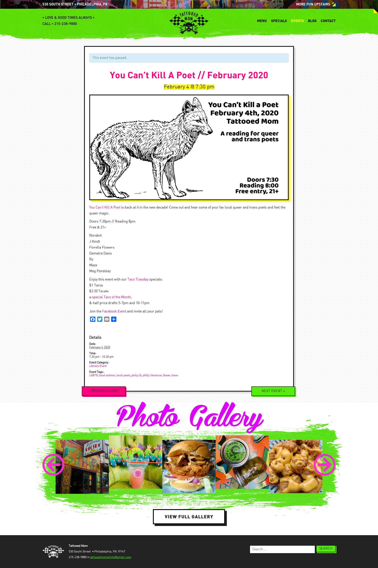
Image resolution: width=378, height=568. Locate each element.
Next (273, 391)
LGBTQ (93, 375)
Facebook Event (114, 311)
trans (175, 375)
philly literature (152, 375)
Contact (328, 21)
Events (297, 21)
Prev (53, 465)
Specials (279, 21)
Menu (262, 21)
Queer (166, 375)
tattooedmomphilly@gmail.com (110, 557)
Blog (312, 21)
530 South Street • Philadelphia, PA (74, 4)
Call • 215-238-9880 (59, 24)
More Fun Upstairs (313, 4)
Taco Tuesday (138, 279)
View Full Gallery (189, 516)
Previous (103, 391)
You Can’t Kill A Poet (104, 207)
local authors (107, 375)
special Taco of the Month (111, 297)
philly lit (136, 375)
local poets (123, 375)
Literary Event (98, 366)
